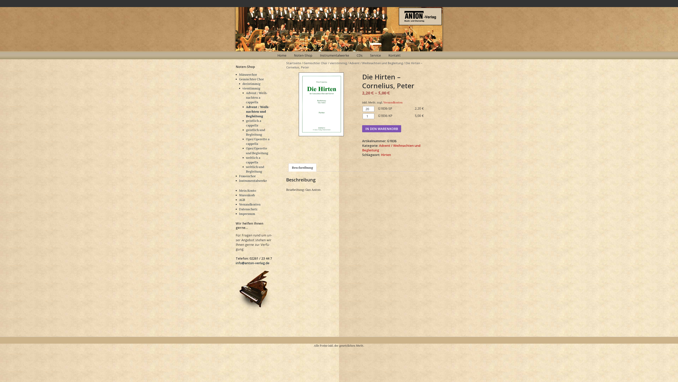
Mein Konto (247, 190)
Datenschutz (248, 209)
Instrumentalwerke (334, 55)
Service (375, 55)
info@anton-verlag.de (252, 263)
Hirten (386, 155)
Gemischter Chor (251, 79)
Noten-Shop (303, 55)
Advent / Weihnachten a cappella (257, 97)
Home (281, 55)
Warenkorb (247, 195)
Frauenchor (247, 176)
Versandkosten (249, 204)
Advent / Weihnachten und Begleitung (257, 111)
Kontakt (394, 55)
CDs (359, 55)
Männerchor (248, 74)
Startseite (293, 63)
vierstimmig (251, 88)
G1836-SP (385, 108)
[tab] (302, 167)
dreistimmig (251, 84)
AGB (242, 200)
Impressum (247, 214)
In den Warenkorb (381, 129)
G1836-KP (385, 116)
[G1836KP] (321, 104)
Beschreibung (302, 167)
